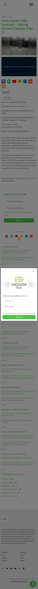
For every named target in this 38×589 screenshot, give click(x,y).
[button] (34, 271)
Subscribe (19, 317)
